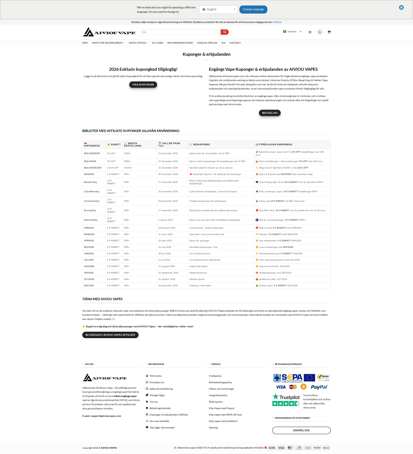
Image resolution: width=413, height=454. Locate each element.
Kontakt (235, 42)
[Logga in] (319, 32)
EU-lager (157, 42)
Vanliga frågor (207, 42)
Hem (85, 42)
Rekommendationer (180, 42)
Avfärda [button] (277, 21)
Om (223, 42)
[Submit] (225, 32)
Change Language (253, 9)
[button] (329, 32)
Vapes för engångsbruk (107, 42)
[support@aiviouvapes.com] (310, 32)
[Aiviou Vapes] (109, 32)
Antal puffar (137, 42)
